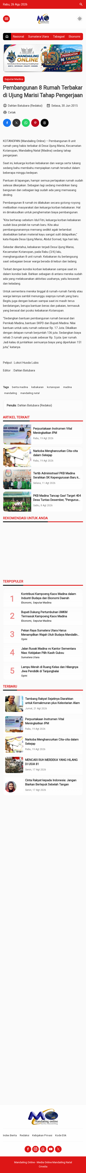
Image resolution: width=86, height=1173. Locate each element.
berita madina (20, 387)
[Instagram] (35, 1149)
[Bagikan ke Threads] (45, 123)
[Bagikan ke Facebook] (7, 123)
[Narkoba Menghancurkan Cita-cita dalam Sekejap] (17, 457)
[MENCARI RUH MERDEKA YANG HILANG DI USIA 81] (14, 765)
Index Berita (10, 1135)
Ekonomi (74, 36)
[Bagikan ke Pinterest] (35, 123)
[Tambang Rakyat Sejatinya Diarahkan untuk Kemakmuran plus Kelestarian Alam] (14, 704)
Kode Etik (60, 1135)
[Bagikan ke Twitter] (16, 123)
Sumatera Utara (38, 36)
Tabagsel (59, 36)
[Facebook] (28, 1149)
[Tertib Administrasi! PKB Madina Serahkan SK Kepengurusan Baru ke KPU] (17, 479)
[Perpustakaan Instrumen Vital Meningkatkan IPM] (17, 435)
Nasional (18, 36)
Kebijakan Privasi (42, 1135)
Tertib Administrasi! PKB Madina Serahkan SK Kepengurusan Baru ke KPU (56, 477)
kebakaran (37, 387)
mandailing (10, 393)
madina (67, 387)
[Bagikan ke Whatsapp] (26, 123)
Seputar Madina (14, 79)
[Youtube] (50, 1149)
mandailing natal (30, 393)
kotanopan (53, 387)
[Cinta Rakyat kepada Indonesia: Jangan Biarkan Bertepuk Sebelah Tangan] (14, 785)
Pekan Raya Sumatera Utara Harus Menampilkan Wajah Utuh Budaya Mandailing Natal (50, 635)
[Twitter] (58, 1149)
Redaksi (24, 1135)
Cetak (12, 112)
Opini (24, 639)
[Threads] (43, 1149)
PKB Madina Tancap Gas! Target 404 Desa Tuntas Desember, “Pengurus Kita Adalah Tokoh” (57, 500)
